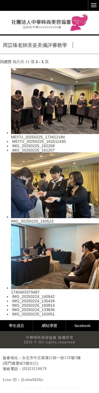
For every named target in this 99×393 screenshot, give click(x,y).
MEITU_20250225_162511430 (39, 141)
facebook (82, 325)
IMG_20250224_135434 (33, 301)
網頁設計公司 (65, 387)
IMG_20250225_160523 (32, 221)
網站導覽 (49, 325)
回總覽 (6, 61)
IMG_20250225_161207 (33, 150)
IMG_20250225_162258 (33, 146)
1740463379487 (25, 292)
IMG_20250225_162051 (33, 314)
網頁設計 (29, 387)
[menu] (93, 5)
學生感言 (16, 325)
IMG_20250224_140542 (33, 296)
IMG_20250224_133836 (33, 309)
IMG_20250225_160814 (33, 305)
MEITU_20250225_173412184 (38, 137)
